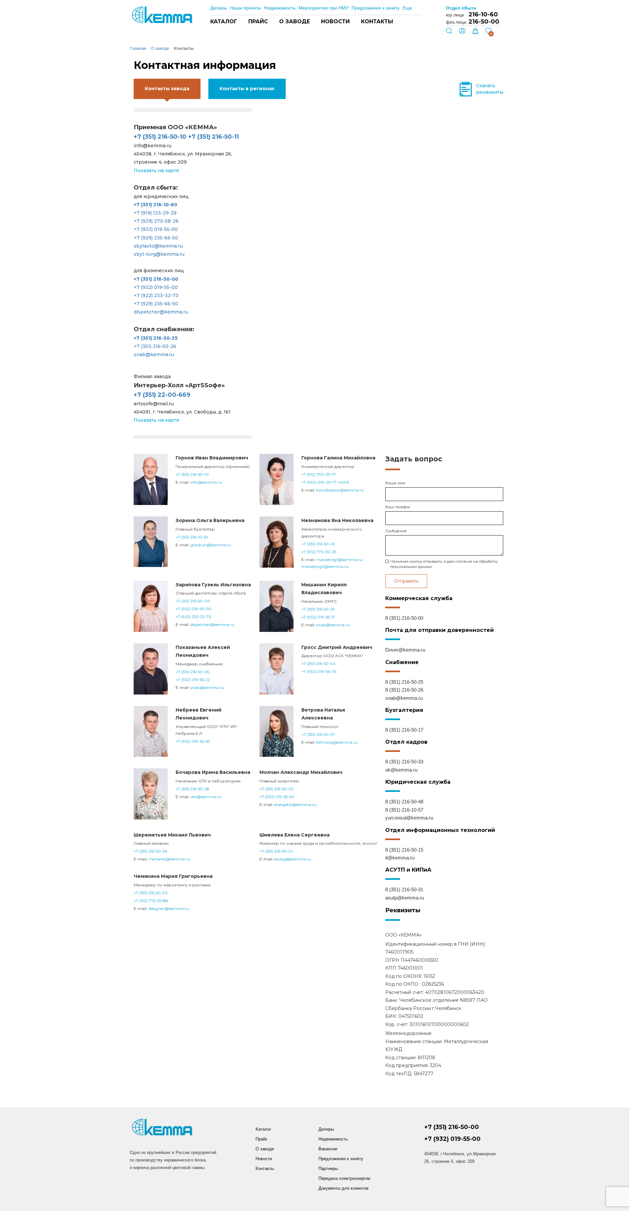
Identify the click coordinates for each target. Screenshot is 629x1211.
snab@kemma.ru (154, 354)
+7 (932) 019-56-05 (318, 671)
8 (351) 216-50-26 (404, 690)
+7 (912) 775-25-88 (151, 900)
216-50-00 (483, 21)
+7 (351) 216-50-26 (155, 346)
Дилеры (218, 7)
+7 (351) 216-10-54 (192, 537)
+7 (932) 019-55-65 (193, 741)
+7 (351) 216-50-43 (276, 788)
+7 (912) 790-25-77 (318, 474)
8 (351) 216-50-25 (404, 682)
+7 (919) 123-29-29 (155, 213)
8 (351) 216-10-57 (404, 810)
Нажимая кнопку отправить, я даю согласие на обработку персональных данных (444, 564)
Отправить (406, 581)
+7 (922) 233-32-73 (156, 295)
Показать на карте (156, 170)
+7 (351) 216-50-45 (318, 543)
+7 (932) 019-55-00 (156, 229)
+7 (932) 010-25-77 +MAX (325, 482)
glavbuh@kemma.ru (210, 544)
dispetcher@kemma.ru (161, 312)
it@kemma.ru (399, 857)
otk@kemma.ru (205, 796)
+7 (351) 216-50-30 (151, 892)
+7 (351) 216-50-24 (276, 851)
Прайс (258, 21)
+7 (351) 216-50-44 (318, 663)
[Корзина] (475, 32)
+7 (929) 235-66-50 (156, 238)
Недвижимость (279, 7)
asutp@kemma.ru (404, 897)
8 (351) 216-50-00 (404, 618)
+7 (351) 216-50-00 (193, 600)
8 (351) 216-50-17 (404, 730)
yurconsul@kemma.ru (409, 817)
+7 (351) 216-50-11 (213, 136)
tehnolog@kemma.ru (337, 742)
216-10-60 (483, 14)
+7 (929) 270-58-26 (156, 221)
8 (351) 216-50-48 (404, 801)
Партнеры (328, 1168)
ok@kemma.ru (401, 770)
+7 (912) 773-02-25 (318, 551)
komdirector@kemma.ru (340, 490)
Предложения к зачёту (376, 7)
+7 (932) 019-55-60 (277, 796)
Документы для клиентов (343, 1188)
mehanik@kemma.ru (169, 859)
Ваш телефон (397, 507)
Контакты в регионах (247, 88)
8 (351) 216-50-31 (404, 889)
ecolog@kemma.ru (292, 859)
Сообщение (396, 531)
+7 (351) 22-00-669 (162, 394)
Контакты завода (167, 88)
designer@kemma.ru (168, 908)
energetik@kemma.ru (295, 804)
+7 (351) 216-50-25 (317, 609)
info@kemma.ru (206, 482)
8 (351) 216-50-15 (404, 850)
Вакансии (327, 1148)
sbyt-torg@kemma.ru (159, 254)
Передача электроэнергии (344, 1178)
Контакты (377, 21)
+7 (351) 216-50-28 (192, 788)
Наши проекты (245, 7)
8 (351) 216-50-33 (404, 761)
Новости (335, 21)
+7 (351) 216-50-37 (318, 734)
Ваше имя (395, 483)
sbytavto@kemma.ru (158, 246)
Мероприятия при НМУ (323, 7)
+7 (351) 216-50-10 (160, 136)
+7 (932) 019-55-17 (318, 617)
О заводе (294, 21)
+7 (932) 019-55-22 (193, 679)
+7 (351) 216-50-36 (150, 851)
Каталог (223, 21)
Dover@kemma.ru (405, 650)
